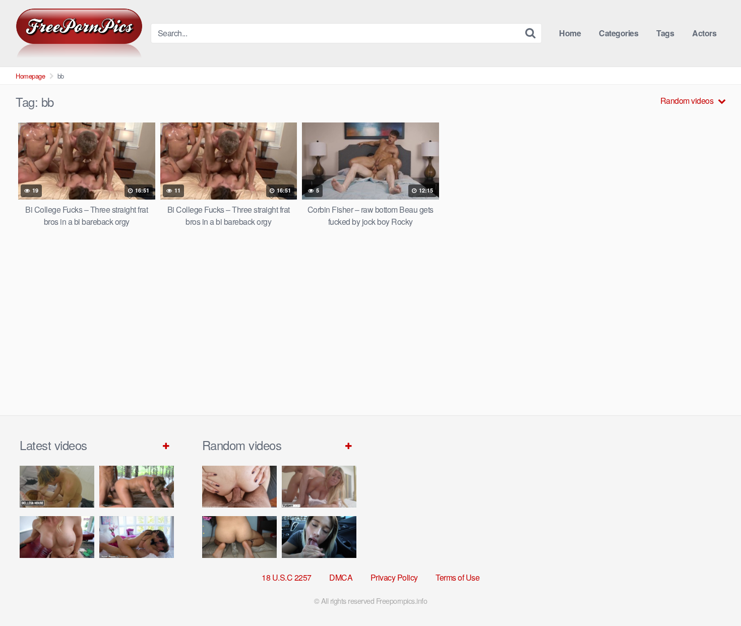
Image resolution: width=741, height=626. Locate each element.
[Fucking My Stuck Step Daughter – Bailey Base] (57, 537)
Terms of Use (457, 577)
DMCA (340, 577)
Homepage (30, 76)
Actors (704, 33)
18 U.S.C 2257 (287, 577)
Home (570, 33)
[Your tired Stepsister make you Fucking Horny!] (239, 537)
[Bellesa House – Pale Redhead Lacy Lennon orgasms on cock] (57, 487)
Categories (618, 33)
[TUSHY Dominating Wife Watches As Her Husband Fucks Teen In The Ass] (319, 487)
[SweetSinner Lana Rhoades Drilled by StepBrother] (136, 537)
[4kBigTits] (79, 33)
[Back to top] (713, 594)
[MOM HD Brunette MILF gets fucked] (136, 487)
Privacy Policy (394, 577)
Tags (665, 33)
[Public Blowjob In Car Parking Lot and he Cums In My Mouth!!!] (319, 537)
